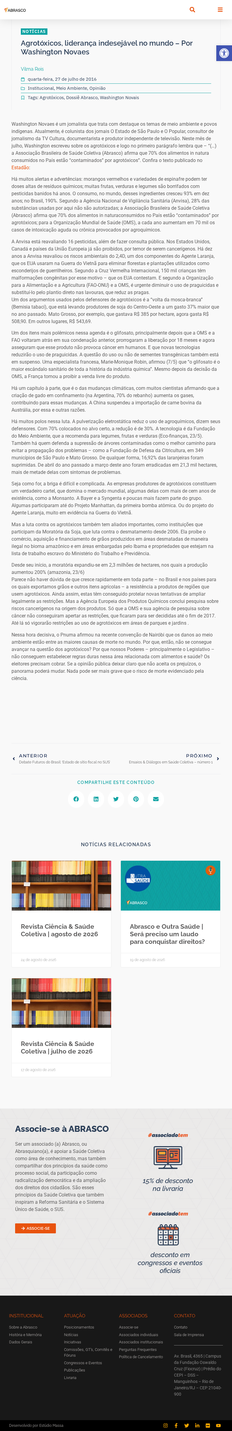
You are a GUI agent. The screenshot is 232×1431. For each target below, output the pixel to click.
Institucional (41, 88)
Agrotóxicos (52, 97)
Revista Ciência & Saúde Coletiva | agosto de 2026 (59, 930)
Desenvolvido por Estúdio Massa (36, 1425)
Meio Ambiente (71, 88)
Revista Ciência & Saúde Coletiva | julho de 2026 (57, 1047)
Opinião (97, 88)
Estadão (20, 167)
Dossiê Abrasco (82, 97)
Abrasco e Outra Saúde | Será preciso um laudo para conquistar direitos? (167, 934)
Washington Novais (119, 97)
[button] (224, 53)
